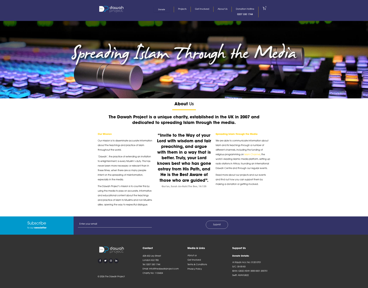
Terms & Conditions (197, 265)
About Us (222, 9)
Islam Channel (252, 154)
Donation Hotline (245, 12)
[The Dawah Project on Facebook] (100, 260)
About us (192, 256)
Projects (182, 9)
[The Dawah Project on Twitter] (105, 260)
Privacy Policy (194, 269)
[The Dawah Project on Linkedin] (116, 260)
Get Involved (202, 9)
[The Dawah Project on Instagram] (111, 260)
